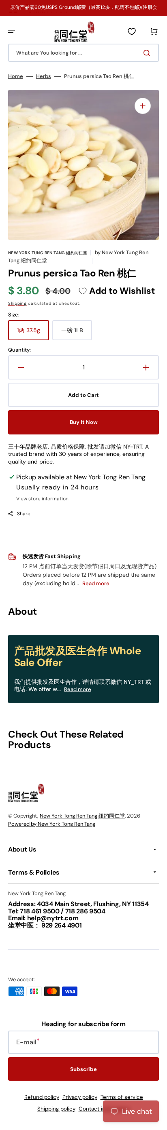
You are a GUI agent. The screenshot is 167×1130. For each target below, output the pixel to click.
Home (15, 76)
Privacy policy (79, 1097)
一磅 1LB (76, 333)
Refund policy (41, 1097)
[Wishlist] (131, 31)
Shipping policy (56, 1108)
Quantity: (19, 350)
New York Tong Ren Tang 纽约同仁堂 (82, 815)
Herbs (43, 76)
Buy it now (84, 422)
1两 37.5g (33, 333)
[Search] (148, 53)
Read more (77, 689)
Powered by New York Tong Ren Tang (51, 823)
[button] (11, 31)
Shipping (17, 303)
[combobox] (83, 53)
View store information (42, 499)
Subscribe (83, 1069)
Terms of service (122, 1097)
